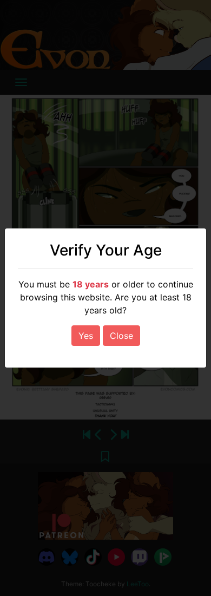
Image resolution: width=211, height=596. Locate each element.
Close (121, 335)
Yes (85, 335)
